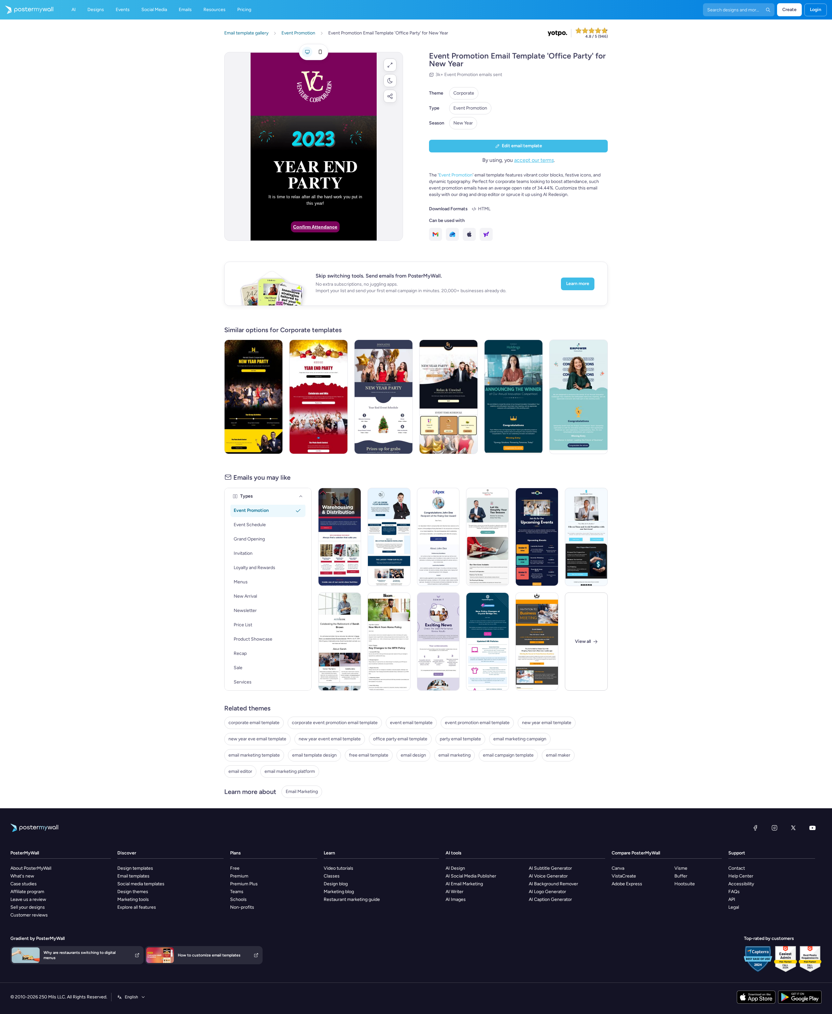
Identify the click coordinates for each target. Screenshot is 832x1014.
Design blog (336, 884)
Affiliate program (27, 891)
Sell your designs (27, 907)
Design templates (135, 868)
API (731, 899)
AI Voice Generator (548, 876)
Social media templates (140, 884)
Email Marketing (302, 791)
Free (235, 868)
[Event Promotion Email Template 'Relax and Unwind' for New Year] (448, 397)
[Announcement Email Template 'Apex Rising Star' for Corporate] (438, 537)
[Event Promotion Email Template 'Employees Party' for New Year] (383, 397)
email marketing (454, 755)
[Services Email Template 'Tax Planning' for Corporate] (586, 537)
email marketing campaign (519, 739)
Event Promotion (470, 108)
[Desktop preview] (307, 52)
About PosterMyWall (30, 868)
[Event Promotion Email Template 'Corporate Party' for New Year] (253, 397)
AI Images (456, 899)
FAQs (734, 891)
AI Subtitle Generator (550, 868)
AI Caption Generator (550, 899)
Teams (236, 891)
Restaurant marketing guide (352, 899)
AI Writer (454, 891)
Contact (736, 868)
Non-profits (242, 907)
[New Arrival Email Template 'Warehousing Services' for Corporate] (339, 537)
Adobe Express (627, 884)
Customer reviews (29, 915)
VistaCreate (624, 876)
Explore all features (136, 907)
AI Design (455, 868)
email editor (240, 771)
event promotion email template (477, 722)
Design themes (132, 891)
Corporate (463, 93)
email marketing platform (290, 771)
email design (413, 755)
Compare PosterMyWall (636, 853)
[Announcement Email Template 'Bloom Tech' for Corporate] (389, 641)
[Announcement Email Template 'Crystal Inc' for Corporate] (487, 641)
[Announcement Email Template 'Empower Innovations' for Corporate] (578, 397)
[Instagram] (774, 827)
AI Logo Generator (547, 891)
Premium (239, 876)
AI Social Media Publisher (471, 876)
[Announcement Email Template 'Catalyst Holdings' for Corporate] (513, 397)
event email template (411, 722)
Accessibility (741, 884)
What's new (22, 876)
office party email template (400, 739)
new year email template (546, 722)
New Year (463, 123)
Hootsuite (684, 884)
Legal (733, 907)
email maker (558, 755)
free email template (368, 755)
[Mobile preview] (320, 52)
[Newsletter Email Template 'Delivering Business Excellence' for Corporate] (389, 537)
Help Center (740, 876)
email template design (314, 755)
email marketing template (254, 755)
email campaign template (508, 755)
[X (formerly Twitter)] (793, 827)
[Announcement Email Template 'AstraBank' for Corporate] (339, 641)
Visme (680, 868)
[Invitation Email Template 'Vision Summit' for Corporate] (536, 641)
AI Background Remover (553, 884)
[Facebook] (755, 827)
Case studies (23, 884)
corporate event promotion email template (335, 722)
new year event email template (330, 739)
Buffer (680, 876)
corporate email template (254, 722)
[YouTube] (812, 827)
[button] (390, 65)
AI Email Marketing (464, 884)
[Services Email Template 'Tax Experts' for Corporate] (487, 537)
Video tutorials (338, 868)
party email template (460, 739)
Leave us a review (28, 899)
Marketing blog (339, 891)
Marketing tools (133, 899)
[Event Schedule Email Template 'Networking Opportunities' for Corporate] (536, 537)
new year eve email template (257, 739)
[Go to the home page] (26, 9)
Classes (332, 876)
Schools (238, 899)
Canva (618, 868)
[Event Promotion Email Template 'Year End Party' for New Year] (318, 397)
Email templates (133, 876)
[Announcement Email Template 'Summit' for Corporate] (438, 641)
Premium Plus (244, 884)
